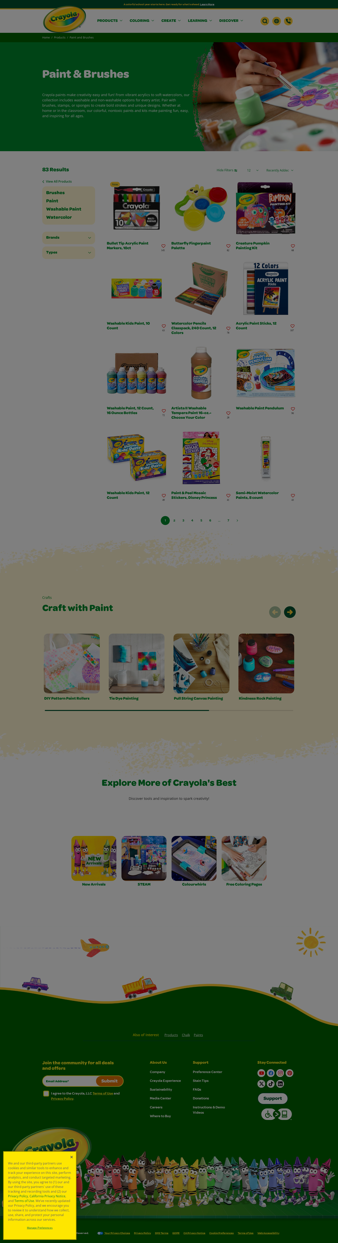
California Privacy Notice (47, 1196)
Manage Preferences (40, 1227)
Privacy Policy (18, 1196)
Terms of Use (24, 1201)
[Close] (71, 1157)
